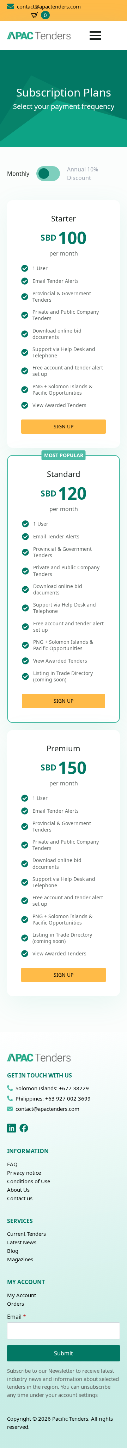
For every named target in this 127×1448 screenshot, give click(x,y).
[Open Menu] (95, 35)
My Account (21, 1295)
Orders (15, 1303)
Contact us (19, 1198)
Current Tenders (26, 1233)
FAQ (12, 1164)
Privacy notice (24, 1172)
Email (16, 1317)
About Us (18, 1189)
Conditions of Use (28, 1181)
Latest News (21, 1242)
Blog (12, 1250)
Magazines (20, 1259)
